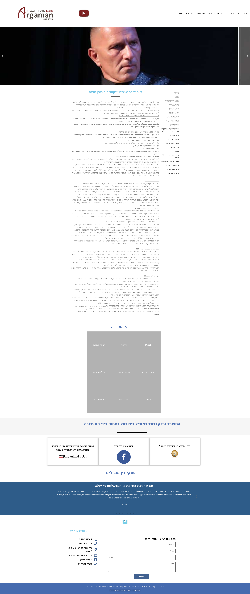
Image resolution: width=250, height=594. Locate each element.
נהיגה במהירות (174, 105)
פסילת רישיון (174, 125)
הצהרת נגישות (184, 13)
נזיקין (210, 13)
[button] (129, 83)
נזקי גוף (176, 93)
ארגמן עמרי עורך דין (172, 121)
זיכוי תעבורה (175, 147)
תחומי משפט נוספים (198, 13)
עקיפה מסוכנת (174, 113)
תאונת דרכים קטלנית (172, 101)
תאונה (177, 97)
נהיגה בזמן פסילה (173, 169)
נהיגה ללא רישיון (173, 173)
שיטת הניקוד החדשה (172, 165)
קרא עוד (124, 504)
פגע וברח (175, 151)
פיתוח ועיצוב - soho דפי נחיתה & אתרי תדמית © (125, 590)
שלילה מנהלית (174, 109)
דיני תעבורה (225, 13)
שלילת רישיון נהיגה (173, 117)
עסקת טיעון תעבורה (172, 143)
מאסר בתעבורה (173, 139)
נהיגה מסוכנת (174, 135)
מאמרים (216, 13)
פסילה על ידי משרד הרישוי (170, 161)
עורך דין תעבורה (236, 13)
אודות (246, 13)
